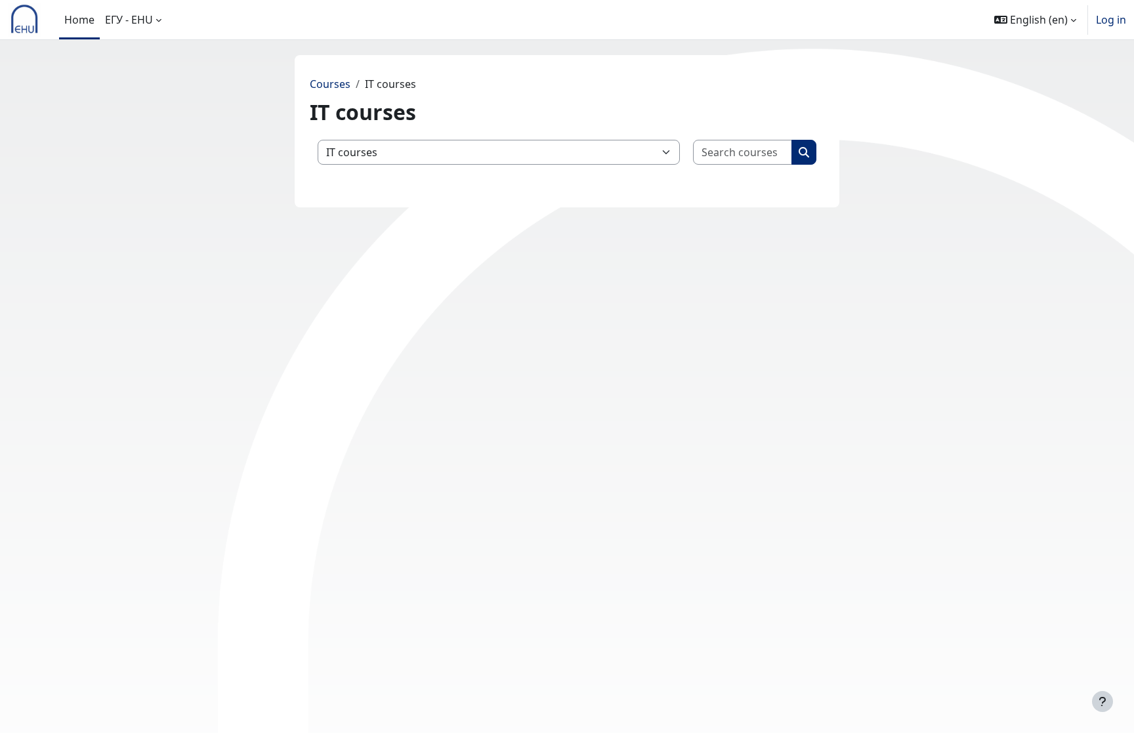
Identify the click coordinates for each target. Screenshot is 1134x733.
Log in (1111, 19)
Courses (330, 84)
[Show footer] (1102, 701)
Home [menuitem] (79, 19)
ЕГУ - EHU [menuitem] (129, 19)
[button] (1035, 19)
